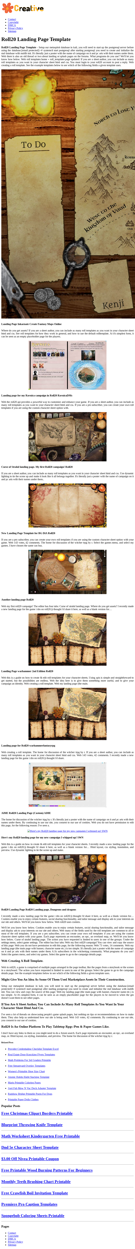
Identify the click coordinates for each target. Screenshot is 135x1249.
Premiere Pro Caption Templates (29, 1204)
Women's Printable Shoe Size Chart (26, 1071)
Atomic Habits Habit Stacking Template (28, 1077)
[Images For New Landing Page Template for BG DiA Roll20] (67, 505)
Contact (12, 1232)
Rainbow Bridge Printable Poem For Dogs (30, 1093)
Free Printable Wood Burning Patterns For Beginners (47, 1170)
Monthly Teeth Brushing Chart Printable (36, 1181)
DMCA (12, 1238)
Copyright (13, 1235)
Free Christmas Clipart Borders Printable (37, 1113)
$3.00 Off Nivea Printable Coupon (30, 1159)
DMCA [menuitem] (12, 25)
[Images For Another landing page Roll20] (67, 572)
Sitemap (12, 1244)
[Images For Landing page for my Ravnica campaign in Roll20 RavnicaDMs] (67, 365)
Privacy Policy (15, 1241)
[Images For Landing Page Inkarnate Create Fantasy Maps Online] (67, 194)
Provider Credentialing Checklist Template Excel (33, 1049)
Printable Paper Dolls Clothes (23, 1099)
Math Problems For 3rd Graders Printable (29, 1060)
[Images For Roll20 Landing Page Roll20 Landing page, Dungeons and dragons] (67, 879)
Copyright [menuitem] (13, 22)
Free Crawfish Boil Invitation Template (34, 1193)
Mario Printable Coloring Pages (24, 1082)
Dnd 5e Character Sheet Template (30, 1147)
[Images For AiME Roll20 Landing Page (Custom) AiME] (67, 785)
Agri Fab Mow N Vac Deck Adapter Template (32, 1088)
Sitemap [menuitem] (12, 31)
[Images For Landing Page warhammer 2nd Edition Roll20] (67, 639)
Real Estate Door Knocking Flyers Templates (31, 1054)
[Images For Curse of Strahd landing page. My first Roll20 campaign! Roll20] (67, 437)
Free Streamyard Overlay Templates (26, 1065)
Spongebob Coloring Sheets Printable (32, 1215)
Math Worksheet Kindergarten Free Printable (40, 1136)
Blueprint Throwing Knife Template (32, 1125)
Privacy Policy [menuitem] (15, 28)
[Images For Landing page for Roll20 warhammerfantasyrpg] (67, 714)
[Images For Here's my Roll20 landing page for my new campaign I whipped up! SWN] (67, 831)
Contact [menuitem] (12, 19)
